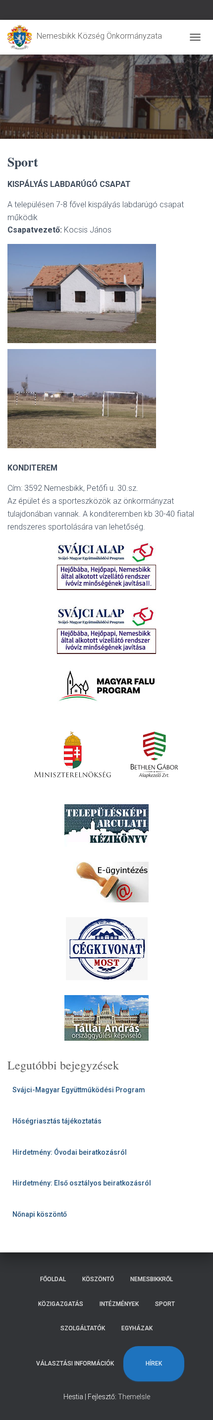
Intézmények (119, 1304)
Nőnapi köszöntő (39, 1214)
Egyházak (137, 1328)
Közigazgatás (60, 1304)
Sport (165, 1304)
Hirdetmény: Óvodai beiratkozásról (69, 1152)
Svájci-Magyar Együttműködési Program (78, 1090)
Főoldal (53, 1279)
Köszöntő (98, 1279)
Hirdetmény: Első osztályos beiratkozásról (81, 1183)
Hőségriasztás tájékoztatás (57, 1121)
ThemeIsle (134, 1397)
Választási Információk (75, 1363)
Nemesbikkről (151, 1279)
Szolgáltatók (82, 1328)
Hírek (154, 1363)
